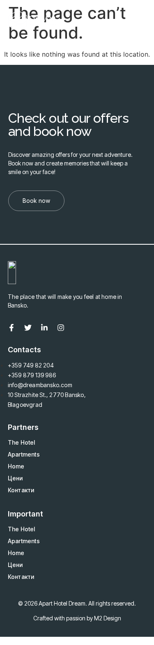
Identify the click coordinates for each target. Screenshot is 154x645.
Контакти (21, 490)
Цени (15, 478)
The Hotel (21, 442)
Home (16, 466)
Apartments (24, 454)
